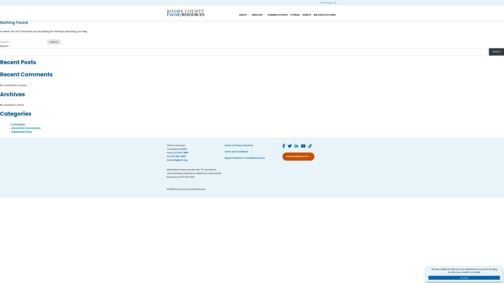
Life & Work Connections (26, 128)
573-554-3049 (178, 157)
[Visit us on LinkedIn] (296, 146)
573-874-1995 (181, 153)
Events (307, 15)
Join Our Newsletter (297, 157)
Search (4, 46)
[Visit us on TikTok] (310, 146)
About (243, 15)
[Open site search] (335, 2)
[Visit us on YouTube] (303, 146)
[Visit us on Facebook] (283, 146)
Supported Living (21, 132)
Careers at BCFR (277, 15)
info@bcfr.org (180, 160)
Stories (295, 15)
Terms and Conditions (236, 152)
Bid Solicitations (325, 15)
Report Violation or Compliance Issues (245, 158)
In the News (18, 124)
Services (257, 15)
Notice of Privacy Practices (239, 146)
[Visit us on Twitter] (290, 146)
